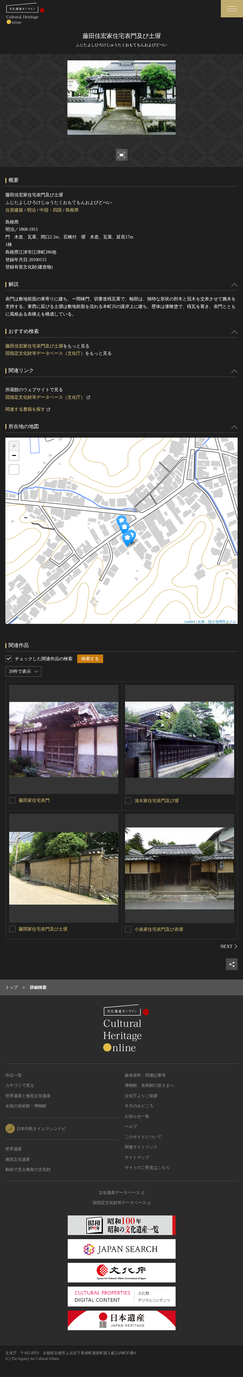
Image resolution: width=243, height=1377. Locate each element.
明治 (31, 210)
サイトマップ (137, 1157)
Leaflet (189, 621)
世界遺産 (13, 1148)
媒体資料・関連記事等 (145, 1075)
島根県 (72, 210)
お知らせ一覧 (137, 1116)
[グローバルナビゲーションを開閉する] (232, 8)
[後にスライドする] (229, 946)
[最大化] (14, 469)
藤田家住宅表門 (34, 800)
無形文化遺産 (17, 1159)
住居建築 (14, 210)
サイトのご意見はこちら (147, 1167)
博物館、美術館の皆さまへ (149, 1085)
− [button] (14, 455)
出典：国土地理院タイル (217, 621)
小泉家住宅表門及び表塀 (158, 929)
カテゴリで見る (19, 1085)
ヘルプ (131, 1126)
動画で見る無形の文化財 (28, 1169)
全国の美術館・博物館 (26, 1105)
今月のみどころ (139, 1105)
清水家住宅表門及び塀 (156, 800)
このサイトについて (143, 1136)
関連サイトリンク (141, 1147)
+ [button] (14, 446)
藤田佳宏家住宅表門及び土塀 (34, 346)
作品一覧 (13, 1075)
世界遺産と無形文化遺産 (28, 1095)
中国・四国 (51, 210)
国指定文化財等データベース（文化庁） (45, 353)
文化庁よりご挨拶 (141, 1095)
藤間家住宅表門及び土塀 (43, 929)
